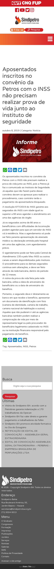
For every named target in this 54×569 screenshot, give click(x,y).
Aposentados (15, 346)
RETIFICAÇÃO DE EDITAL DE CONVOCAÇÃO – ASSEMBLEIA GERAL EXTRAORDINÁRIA (26, 435)
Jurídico (5, 537)
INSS (25, 346)
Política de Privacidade (12, 553)
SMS (3, 550)
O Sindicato (6, 521)
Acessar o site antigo (11, 561)
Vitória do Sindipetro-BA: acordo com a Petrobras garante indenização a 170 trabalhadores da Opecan (25, 409)
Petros (32, 346)
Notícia (36, 130)
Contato (5, 556)
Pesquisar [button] (10, 396)
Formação (6, 527)
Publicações (7, 534)
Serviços (5, 540)
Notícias (5, 543)
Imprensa (6, 530)
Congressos (7, 524)
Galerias (5, 547)
